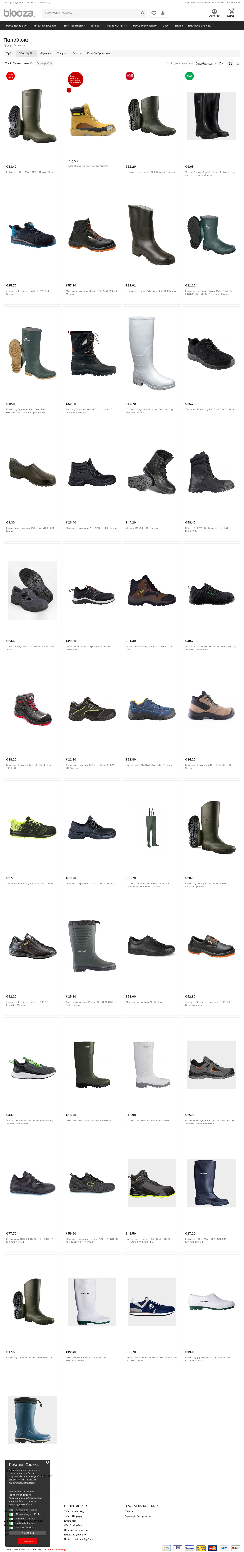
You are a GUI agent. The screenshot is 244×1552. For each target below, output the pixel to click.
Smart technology (57, 1549)
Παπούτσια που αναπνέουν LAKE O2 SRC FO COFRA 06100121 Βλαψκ (92, 1240)
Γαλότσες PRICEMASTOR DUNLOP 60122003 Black (205, 1240)
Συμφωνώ (28, 1541)
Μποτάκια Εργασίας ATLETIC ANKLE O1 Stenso (208, 766)
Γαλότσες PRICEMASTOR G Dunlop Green (30, 172)
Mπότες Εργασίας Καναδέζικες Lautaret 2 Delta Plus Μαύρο (89, 411)
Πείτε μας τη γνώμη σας (76, 1530)
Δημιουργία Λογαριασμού (138, 1516)
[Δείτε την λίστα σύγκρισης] (162, 15)
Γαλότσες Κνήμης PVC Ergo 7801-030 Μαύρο (151, 291)
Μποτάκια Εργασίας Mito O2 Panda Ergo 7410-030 (29, 766)
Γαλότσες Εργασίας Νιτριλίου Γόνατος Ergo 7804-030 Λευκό (150, 411)
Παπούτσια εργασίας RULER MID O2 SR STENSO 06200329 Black (148, 1240)
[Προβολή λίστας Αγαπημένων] (154, 15)
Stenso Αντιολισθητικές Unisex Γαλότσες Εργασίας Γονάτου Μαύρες (210, 174)
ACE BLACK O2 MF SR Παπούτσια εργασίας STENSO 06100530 (210, 648)
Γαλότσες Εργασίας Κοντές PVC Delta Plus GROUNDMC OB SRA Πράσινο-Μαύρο (209, 292)
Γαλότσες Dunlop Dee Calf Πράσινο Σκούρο (150, 172)
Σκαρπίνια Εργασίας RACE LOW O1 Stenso (30, 883)
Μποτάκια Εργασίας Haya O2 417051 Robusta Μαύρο (92, 292)
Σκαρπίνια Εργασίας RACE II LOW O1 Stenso (210, 409)
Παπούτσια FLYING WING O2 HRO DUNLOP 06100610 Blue (151, 1359)
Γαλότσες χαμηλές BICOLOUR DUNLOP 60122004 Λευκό (207, 1359)
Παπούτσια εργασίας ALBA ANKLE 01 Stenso (91, 528)
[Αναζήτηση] (142, 13)
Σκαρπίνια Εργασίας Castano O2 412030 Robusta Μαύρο (208, 1003)
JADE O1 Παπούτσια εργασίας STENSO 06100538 (88, 648)
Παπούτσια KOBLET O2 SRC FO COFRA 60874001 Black (29, 1240)
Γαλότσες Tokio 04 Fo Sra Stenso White (148, 1120)
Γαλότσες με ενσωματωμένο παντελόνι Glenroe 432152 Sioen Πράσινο (147, 885)
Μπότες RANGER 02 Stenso (142, 528)
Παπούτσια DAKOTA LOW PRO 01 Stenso (149, 765)
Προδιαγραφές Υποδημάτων (78, 1539)
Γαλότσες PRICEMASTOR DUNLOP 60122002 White (86, 1359)
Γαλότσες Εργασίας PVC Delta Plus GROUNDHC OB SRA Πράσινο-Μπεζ (27, 411)
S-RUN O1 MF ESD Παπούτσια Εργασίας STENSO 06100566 (29, 1122)
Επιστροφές (70, 1520)
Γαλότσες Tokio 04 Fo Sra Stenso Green (88, 1120)
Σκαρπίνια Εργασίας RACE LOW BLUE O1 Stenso (30, 292)
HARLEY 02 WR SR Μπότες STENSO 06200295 (206, 529)
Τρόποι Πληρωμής (73, 1516)
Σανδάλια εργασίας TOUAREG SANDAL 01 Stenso (30, 648)
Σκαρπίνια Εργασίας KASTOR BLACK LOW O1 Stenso (90, 766)
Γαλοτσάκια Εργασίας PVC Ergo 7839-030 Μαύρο (30, 529)
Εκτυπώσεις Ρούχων (75, 1534)
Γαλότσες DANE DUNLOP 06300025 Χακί (29, 1357)
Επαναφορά (42, 63)
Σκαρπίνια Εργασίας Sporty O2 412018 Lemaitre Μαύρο (28, 1003)
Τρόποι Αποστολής (74, 1511)
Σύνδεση (129, 1511)
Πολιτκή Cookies (25, 1480)
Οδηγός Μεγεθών (73, 1525)
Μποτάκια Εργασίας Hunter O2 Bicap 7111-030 (150, 648)
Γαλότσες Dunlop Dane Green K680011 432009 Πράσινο (207, 885)
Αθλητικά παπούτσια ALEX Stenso (145, 1002)
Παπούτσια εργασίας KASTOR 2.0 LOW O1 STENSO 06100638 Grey (209, 1122)
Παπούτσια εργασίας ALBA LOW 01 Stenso (90, 883)
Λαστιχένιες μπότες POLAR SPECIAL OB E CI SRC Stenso (91, 1003)
